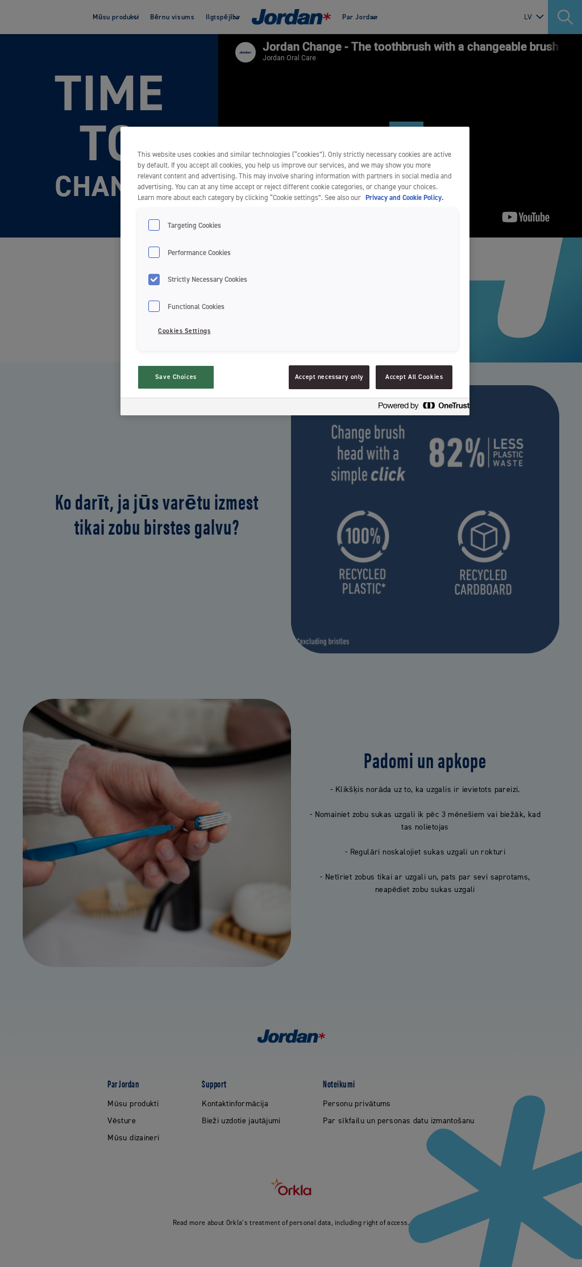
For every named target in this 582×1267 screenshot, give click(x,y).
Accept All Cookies (414, 377)
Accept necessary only (329, 377)
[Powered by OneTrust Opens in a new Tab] (420, 408)
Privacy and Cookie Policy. (404, 197)
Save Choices (176, 377)
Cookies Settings (184, 331)
